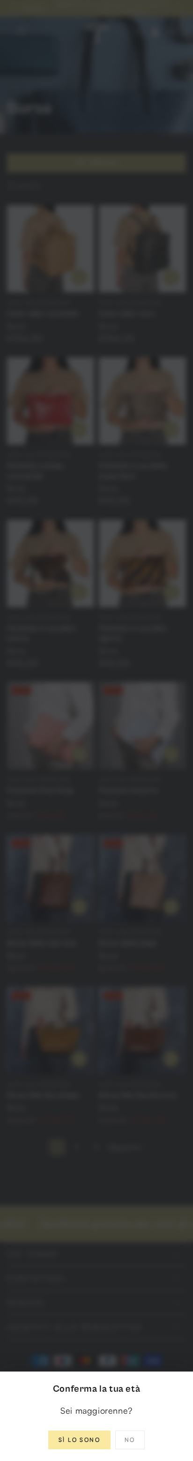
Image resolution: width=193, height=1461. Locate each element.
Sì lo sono (79, 1439)
